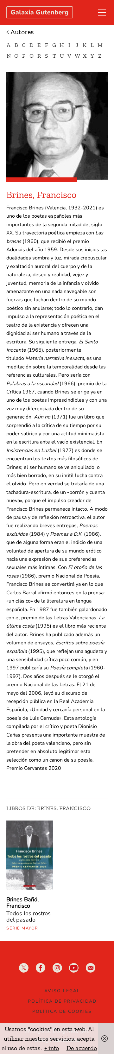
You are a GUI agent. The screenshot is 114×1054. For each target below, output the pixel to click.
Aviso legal (62, 991)
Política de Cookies (62, 1011)
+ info (51, 1048)
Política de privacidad (62, 1001)
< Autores (20, 32)
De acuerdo (81, 1048)
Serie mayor (22, 928)
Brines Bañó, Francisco (22, 903)
